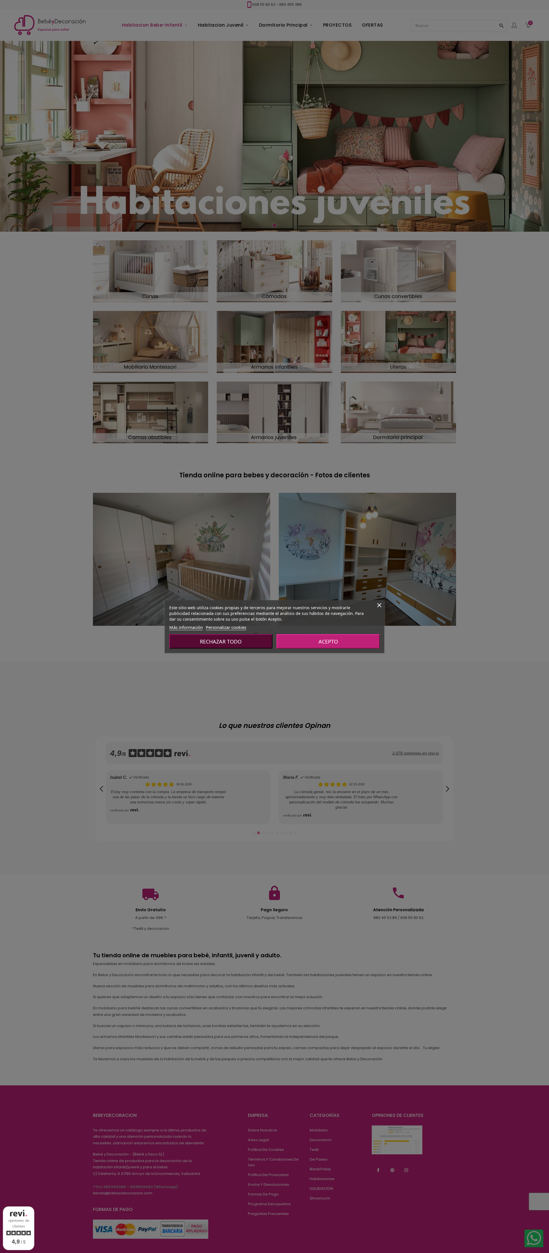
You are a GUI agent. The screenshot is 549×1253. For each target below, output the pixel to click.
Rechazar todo (221, 641)
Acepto (328, 641)
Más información (186, 627)
